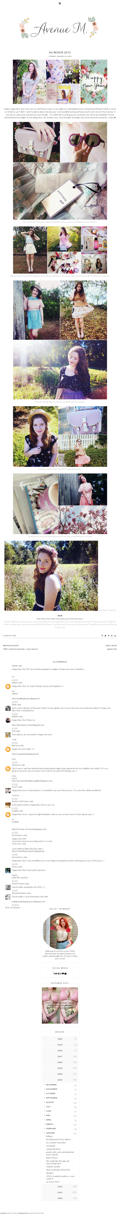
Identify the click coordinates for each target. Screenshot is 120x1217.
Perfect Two (56, 469)
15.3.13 (15, 905)
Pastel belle (40, 402)
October (50, 1093)
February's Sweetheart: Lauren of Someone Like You (85, 621)
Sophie (15, 665)
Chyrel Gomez (18, 883)
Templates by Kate (36, 1213)
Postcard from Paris (105, 624)
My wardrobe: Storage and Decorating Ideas (57, 1162)
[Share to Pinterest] (109, 636)
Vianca (15, 866)
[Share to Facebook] (102, 636)
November (51, 1089)
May (48, 1115)
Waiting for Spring (107, 610)
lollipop (49, 1136)
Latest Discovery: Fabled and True (76, 624)
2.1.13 (14, 743)
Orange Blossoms (73, 469)
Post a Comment (12, 907)
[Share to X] (106, 636)
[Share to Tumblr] (112, 636)
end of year (10, 635)
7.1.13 (14, 890)
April (49, 1120)
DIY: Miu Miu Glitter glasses (62, 222)
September (51, 1098)
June (48, 1111)
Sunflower (43, 469)
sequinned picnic (53, 1149)
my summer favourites (56, 1142)
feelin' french (52, 1157)
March (49, 1124)
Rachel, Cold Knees (20, 801)
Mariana (15, 745)
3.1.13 (14, 854)
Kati (14, 731)
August (50, 1102)
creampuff (50, 1146)
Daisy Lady (60, 627)
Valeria (15, 682)
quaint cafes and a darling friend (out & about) (60, 1153)
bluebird (49, 1173)
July (48, 1106)
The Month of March (99, 276)
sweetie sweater (53, 1166)
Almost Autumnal (57, 402)
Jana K (15, 787)
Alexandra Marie (19, 893)
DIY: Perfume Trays (48, 624)
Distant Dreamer (76, 402)
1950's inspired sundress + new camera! (60, 1177)
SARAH (15, 716)
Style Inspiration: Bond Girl (58, 1169)
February (51, 1128)
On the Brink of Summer (34, 222)
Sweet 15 (8, 621)
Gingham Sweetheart (42, 276)
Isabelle (15, 810)
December (51, 1085)
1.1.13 (14, 680)
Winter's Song (85, 536)
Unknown (16, 765)
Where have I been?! (87, 222)
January (50, 1133)
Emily (14, 704)
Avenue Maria (12, 1213)
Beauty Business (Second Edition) (70, 276)
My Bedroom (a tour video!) (58, 1139)
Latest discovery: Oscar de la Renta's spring (36, 621)
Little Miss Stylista (20, 877)
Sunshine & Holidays (38, 536)
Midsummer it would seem (63, 536)
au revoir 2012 (52, 1181)
